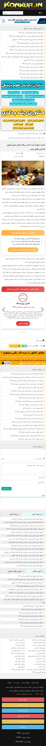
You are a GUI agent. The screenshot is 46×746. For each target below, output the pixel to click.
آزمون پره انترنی (14, 92)
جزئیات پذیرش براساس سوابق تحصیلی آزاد (31, 405)
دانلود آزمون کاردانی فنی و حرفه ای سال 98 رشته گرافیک (27, 555)
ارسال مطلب (35, 683)
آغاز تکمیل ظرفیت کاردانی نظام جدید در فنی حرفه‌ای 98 (27, 425)
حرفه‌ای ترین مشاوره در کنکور (17, 640)
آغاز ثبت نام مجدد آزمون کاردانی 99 (33, 415)
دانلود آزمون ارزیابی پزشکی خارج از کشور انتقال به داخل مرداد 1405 (24, 53)
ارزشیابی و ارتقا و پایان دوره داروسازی (23, 103)
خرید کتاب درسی (20, 643)
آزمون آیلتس (18, 124)
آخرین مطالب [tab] (37, 571)
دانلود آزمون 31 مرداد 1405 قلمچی (33, 60)
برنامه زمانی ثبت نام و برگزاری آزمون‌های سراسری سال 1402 (26, 394)
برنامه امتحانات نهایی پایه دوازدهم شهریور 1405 (30, 43)
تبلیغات (9, 683)
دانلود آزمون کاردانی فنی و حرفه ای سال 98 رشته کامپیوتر (27, 532)
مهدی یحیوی (21, 667)
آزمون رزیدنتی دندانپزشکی (34, 96)
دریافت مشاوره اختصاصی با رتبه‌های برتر (23, 249)
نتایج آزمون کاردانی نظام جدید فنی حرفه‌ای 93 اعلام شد (27, 519)
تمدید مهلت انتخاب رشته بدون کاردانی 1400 (30, 398)
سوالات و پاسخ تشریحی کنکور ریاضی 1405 (31, 70)
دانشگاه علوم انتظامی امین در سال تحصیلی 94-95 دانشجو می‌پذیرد (24, 522)
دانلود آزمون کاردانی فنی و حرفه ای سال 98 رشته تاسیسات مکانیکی (24, 562)
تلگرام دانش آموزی (23, 716)
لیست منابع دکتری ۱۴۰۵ (18, 651)
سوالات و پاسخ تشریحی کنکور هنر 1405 (31, 626)
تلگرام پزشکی (23, 700)
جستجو (5, 13)
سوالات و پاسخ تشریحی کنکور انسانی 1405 (31, 74)
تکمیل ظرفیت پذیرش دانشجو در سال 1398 (31, 432)
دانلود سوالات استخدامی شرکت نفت (35, 669)
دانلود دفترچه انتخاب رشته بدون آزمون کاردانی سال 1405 (27, 374)
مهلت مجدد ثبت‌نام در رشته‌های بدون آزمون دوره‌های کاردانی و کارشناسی (22, 377)
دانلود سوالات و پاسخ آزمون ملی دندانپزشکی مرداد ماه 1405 (26, 50)
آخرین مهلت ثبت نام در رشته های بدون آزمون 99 (29, 418)
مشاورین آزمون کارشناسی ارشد (14, 120)
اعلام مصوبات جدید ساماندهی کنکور (33, 408)
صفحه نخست (39, 133)
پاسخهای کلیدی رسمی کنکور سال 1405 (32, 64)
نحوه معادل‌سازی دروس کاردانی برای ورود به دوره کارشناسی (26, 435)
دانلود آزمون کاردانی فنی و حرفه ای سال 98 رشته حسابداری (26, 559)
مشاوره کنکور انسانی (40, 664)
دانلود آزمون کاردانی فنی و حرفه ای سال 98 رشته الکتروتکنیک (25, 542)
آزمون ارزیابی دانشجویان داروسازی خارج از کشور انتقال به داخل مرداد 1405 (22, 57)
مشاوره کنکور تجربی (19, 664)
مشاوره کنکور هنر (20, 659)
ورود (2, 458)
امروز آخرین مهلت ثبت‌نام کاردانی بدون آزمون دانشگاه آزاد (27, 391)
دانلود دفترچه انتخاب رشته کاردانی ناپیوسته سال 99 (29, 411)
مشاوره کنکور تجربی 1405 (18, 669)
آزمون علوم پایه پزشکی (30, 92)
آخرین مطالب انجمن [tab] (15, 571)
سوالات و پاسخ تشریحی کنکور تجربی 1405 (31, 67)
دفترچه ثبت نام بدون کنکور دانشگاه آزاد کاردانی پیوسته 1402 (26, 380)
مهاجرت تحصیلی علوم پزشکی (23, 100)
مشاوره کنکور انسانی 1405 (18, 653)
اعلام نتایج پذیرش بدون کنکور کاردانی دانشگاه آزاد (29, 401)
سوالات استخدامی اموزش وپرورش (36, 656)
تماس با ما (16, 683)
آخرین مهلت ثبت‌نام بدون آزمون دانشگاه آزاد (30, 439)
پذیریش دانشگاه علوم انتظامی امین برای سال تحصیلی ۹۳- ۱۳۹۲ (24, 529)
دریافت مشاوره (23, 323)
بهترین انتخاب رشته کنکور (38, 640)
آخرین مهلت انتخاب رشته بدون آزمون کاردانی (30, 387)
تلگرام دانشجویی (23, 721)
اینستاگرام (23, 727)
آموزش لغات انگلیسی (39, 648)
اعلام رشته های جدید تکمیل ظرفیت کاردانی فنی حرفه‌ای (27, 422)
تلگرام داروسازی (23, 710)
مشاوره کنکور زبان (20, 645)
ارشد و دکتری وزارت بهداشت (12, 96)
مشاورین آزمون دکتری (35, 120)
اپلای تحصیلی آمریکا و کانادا (23, 128)
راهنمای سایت (26, 683)
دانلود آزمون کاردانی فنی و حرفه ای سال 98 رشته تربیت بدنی (26, 539)
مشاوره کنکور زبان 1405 (39, 645)
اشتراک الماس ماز (40, 653)
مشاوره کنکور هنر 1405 (39, 643)
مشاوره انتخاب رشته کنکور (18, 648)
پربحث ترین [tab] (14, 514)
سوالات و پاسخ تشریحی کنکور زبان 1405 (31, 77)
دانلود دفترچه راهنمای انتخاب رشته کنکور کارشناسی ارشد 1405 (26, 36)
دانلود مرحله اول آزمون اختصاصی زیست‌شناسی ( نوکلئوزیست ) (25, 46)
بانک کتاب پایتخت (40, 659)
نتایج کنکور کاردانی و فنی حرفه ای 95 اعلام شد (30, 565)
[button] (42, 13)
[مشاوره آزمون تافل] (23, 21)
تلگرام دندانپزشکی (23, 705)
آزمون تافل (29, 124)
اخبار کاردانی (23, 133)
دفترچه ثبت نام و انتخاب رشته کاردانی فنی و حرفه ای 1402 (26, 384)
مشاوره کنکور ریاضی (19, 656)
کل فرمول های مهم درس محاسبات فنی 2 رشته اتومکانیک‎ (27, 545)
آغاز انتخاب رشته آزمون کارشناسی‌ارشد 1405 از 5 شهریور (27, 39)
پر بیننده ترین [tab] (37, 514)
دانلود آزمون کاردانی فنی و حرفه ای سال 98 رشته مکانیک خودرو (25, 535)
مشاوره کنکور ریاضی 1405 (38, 672)
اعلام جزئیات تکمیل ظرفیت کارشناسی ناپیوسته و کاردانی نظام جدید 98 (23, 429)
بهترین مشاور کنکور (20, 661)
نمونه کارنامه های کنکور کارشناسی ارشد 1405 (30, 33)
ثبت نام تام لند (41, 667)
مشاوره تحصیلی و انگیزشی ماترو (36, 651)
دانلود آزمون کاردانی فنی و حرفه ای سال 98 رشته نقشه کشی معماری (23, 552)
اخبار (31, 133)
